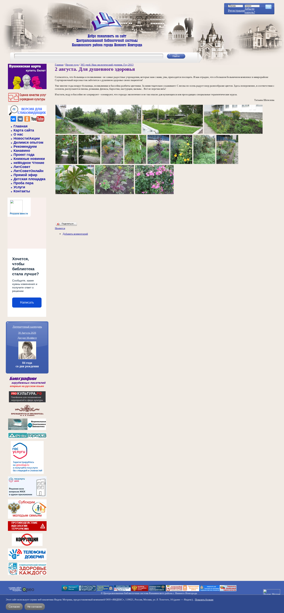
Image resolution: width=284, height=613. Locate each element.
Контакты (22, 191)
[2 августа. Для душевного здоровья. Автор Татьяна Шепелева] (98, 133)
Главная (21, 126)
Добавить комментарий (75, 233)
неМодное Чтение (29, 163)
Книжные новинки (29, 159)
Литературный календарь (27, 326)
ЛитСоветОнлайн (28, 171)
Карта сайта (24, 130)
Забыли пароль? (250, 10)
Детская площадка (29, 179)
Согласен (14, 606)
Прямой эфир (25, 175)
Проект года (24, 155)
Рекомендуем (25, 146)
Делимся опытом (28, 142)
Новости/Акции (27, 138)
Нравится (60, 228)
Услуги (19, 187)
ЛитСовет (22, 167)
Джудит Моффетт (27, 337)
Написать (27, 302)
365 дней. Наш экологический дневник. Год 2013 (107, 64)
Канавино (22, 151)
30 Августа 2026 (27, 332)
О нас (18, 134)
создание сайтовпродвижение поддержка (15, 589)
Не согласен (34, 606)
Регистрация (236, 10)
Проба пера (23, 183)
